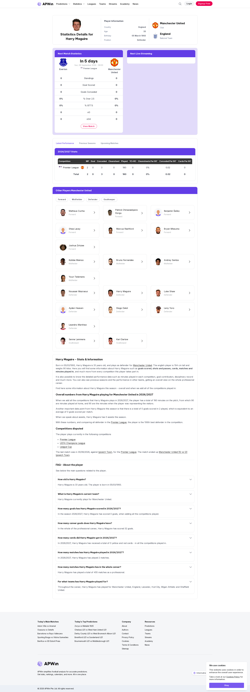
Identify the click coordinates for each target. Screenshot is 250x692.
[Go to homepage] (45, 4)
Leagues (92, 4)
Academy (125, 4)
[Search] (180, 4)
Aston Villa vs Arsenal (47, 626)
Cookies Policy (233, 677)
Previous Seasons (87, 143)
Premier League (90, 68)
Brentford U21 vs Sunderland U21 (89, 637)
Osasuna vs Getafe (46, 630)
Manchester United (142, 365)
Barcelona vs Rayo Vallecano (50, 633)
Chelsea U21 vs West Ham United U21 (90, 630)
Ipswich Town (105, 452)
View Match (89, 126)
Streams (113, 4)
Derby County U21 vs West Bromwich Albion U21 (95, 633)
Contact (125, 633)
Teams (102, 4)
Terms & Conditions (130, 645)
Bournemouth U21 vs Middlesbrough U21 (92, 641)
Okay (226, 685)
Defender (93, 199)
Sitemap (125, 649)
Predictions (61, 4)
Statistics (77, 4)
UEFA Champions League (72, 443)
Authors (125, 630)
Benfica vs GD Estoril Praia (49, 641)
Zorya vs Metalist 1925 (84, 626)
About (124, 626)
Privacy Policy (128, 637)
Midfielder (77, 199)
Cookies (125, 641)
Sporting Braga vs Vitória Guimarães (53, 637)
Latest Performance (65, 143)
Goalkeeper (109, 199)
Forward (62, 199)
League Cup (66, 446)
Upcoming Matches (109, 143)
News (135, 4)
